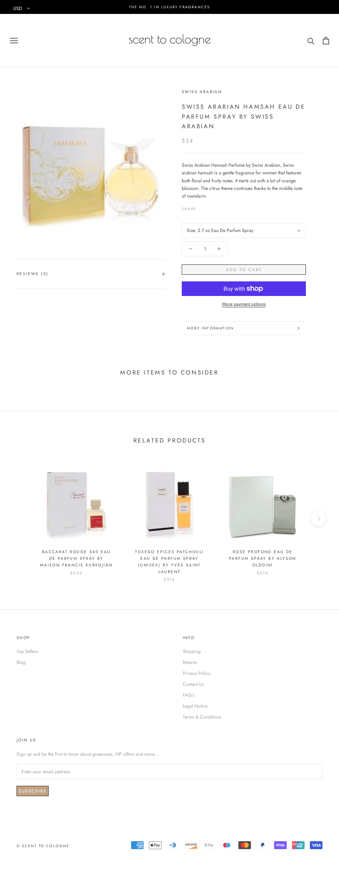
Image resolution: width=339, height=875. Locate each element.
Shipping (192, 651)
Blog (21, 662)
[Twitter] (211, 207)
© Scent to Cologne (43, 845)
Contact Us (193, 684)
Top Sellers (27, 651)
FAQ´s (189, 695)
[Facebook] (203, 207)
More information (210, 328)
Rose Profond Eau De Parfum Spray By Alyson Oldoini (262, 558)
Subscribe (33, 791)
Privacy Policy (196, 673)
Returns (190, 662)
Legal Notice (195, 706)
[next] (318, 518)
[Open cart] (326, 40)
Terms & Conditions (202, 717)
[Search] (311, 40)
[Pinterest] (220, 207)
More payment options (244, 304)
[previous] (20, 518)
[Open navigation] (14, 40)
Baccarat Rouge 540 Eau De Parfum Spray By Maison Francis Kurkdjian (76, 558)
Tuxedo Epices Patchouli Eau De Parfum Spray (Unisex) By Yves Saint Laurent (169, 561)
